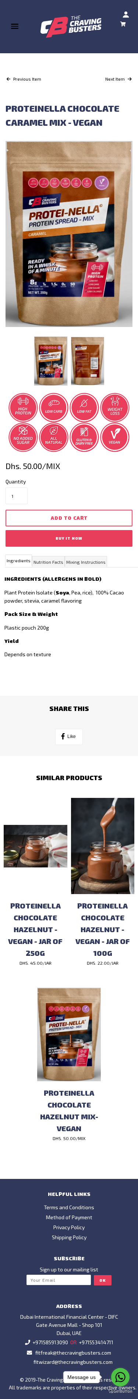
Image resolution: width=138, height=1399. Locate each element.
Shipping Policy (69, 1237)
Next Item (115, 78)
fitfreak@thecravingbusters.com (73, 1352)
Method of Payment (69, 1217)
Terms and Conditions (69, 1207)
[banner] (71, 27)
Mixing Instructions (86, 561)
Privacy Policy (69, 1227)
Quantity (16, 481)
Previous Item (26, 78)
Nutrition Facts (48, 561)
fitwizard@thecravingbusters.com (73, 1362)
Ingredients (19, 560)
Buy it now (69, 538)
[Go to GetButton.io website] (120, 1391)
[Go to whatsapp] (120, 1377)
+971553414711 (96, 1342)
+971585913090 (50, 1342)
